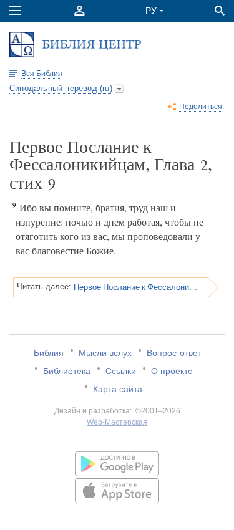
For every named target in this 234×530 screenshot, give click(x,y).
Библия (49, 353)
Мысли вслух (105, 353)
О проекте (172, 371)
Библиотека (66, 371)
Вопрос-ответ (174, 353)
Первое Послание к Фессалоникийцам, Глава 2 (137, 286)
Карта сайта (117, 389)
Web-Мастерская (117, 422)
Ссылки (120, 371)
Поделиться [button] (200, 106)
